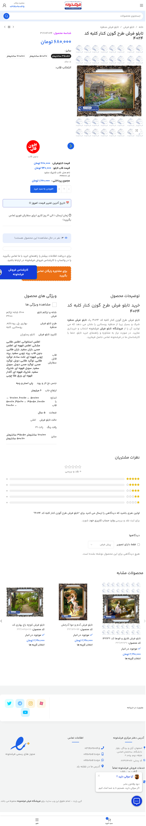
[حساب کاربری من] (4, 5)
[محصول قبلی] (13, 27)
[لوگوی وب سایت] (73, 5)
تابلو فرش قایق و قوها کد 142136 (122, 639)
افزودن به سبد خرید (43, 189)
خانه (141, 27)
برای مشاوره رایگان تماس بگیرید (52, 273)
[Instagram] (30, 703)
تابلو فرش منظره (109, 27)
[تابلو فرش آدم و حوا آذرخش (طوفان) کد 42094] (73, 602)
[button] (70, 146)
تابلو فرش (128, 27)
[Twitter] (9, 703)
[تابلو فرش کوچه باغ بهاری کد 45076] (25, 602)
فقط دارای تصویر (126, 545)
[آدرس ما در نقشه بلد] (102, 766)
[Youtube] (25, 712)
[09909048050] (102, 753)
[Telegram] (19, 703)
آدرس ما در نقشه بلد (88, 767)
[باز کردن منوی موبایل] (141, 5)
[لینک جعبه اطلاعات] (17, 5)
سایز (68, 51)
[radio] (61, 56)
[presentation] (70, 146)
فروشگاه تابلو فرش (111, 329)
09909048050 (92, 754)
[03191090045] (102, 747)
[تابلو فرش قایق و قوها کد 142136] (121, 608)
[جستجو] (6, 16)
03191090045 (92, 748)
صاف (66, 62)
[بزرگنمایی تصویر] (137, 130)
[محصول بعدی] (5, 27)
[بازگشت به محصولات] (9, 27)
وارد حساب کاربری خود (102, 521)
